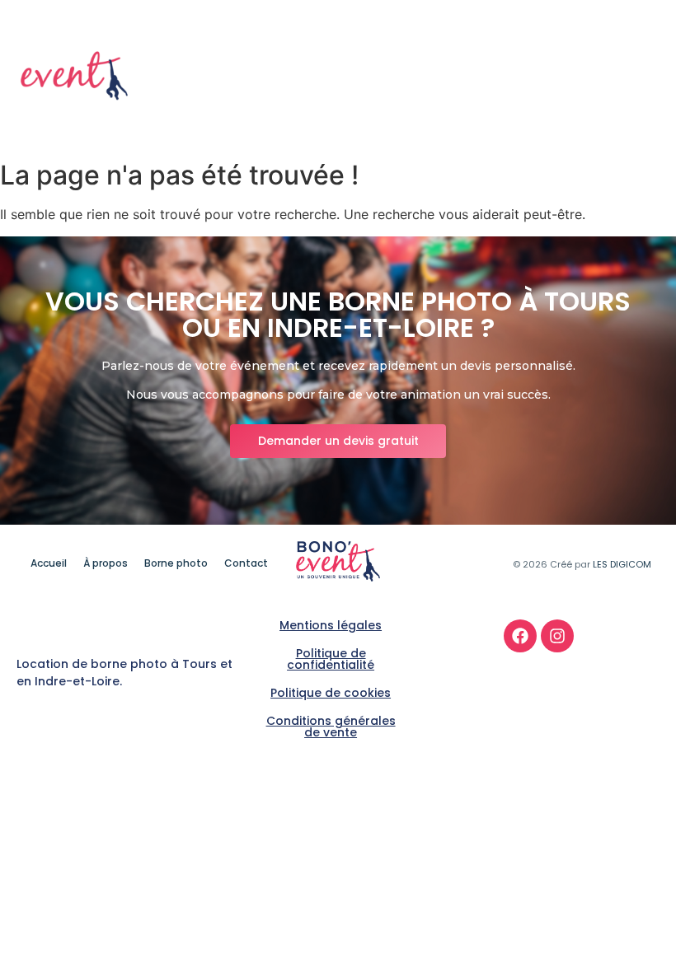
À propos (514, 64)
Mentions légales (330, 625)
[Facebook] (520, 635)
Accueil (436, 64)
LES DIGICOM (622, 564)
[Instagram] (557, 635)
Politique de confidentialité (330, 659)
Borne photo (607, 64)
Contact (628, 88)
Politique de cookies (330, 693)
